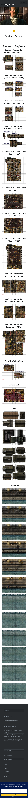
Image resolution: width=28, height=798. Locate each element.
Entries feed (6, 771)
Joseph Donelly (7, 730)
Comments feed (7, 774)
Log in (5, 768)
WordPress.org (7, 776)
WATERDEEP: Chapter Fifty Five (11, 720)
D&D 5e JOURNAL (8, 5)
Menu (24, 2)
